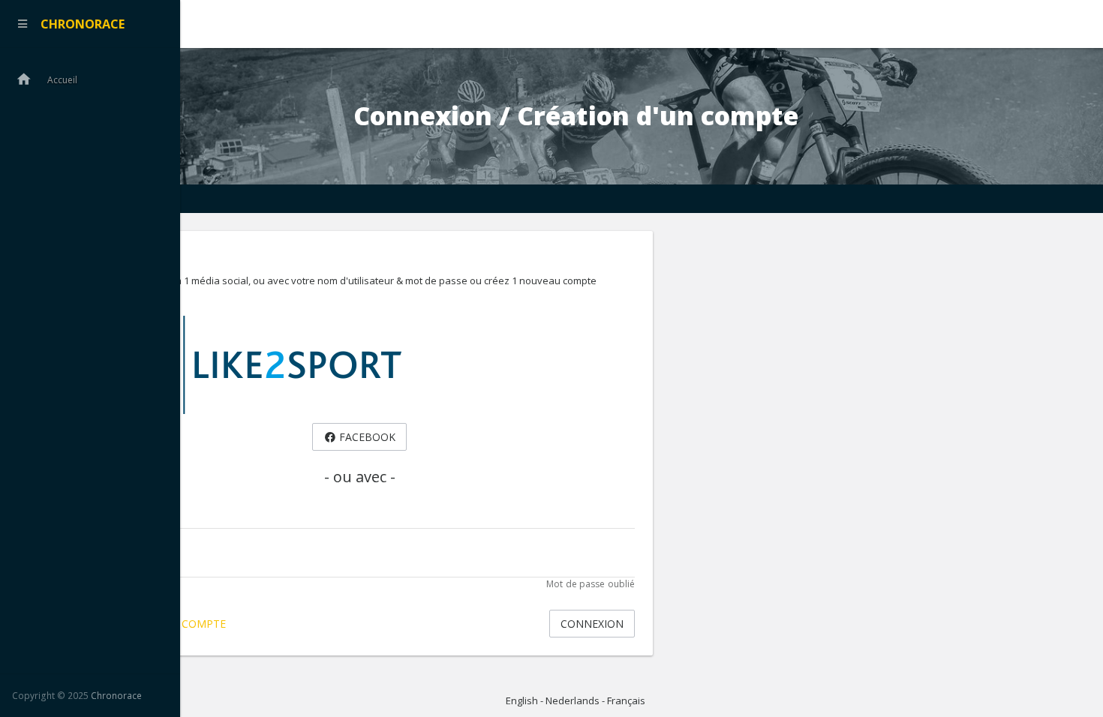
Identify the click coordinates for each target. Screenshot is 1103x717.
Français (626, 700)
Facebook (365, 437)
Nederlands (572, 700)
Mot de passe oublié (590, 584)
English (522, 700)
